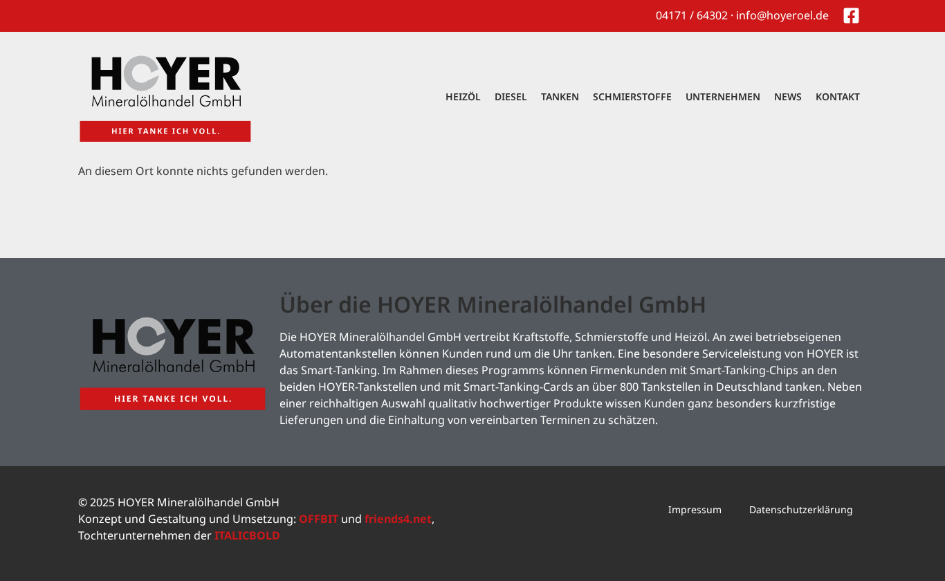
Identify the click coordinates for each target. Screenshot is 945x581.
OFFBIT (318, 518)
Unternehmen (723, 96)
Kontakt (838, 96)
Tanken (560, 96)
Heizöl (463, 96)
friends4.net (398, 518)
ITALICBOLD (247, 535)
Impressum (695, 509)
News (788, 96)
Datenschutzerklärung (801, 509)
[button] (30, 550)
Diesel (511, 96)
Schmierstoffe (632, 96)
